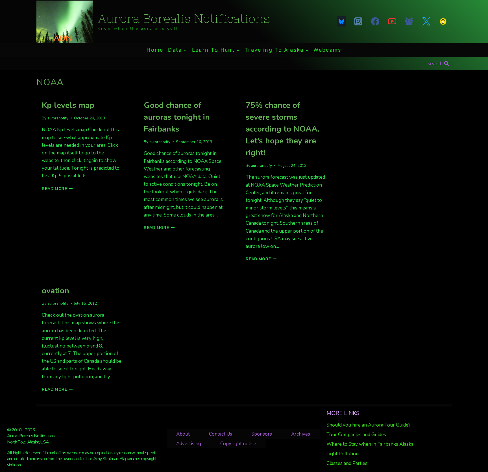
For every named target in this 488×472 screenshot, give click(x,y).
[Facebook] (375, 21)
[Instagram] (358, 21)
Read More (57, 188)
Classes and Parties (346, 463)
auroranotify (57, 118)
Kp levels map (68, 105)
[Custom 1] (443, 21)
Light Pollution (342, 454)
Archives (300, 434)
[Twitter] (426, 21)
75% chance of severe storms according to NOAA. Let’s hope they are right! (282, 129)
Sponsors (261, 434)
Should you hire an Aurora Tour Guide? (368, 425)
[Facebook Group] (409, 21)
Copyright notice (238, 443)
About (183, 434)
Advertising (188, 443)
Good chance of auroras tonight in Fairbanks (177, 117)
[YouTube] (392, 21)
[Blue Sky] (341, 21)
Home (155, 50)
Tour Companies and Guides (356, 434)
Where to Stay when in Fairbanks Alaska (369, 444)
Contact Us (220, 434)
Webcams (327, 50)
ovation (55, 290)
